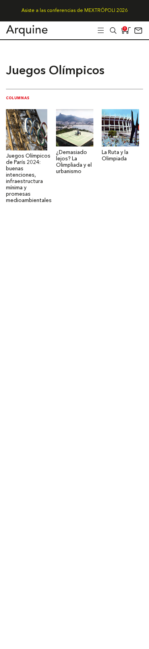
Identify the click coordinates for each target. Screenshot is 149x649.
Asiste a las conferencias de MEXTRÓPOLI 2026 (74, 10)
